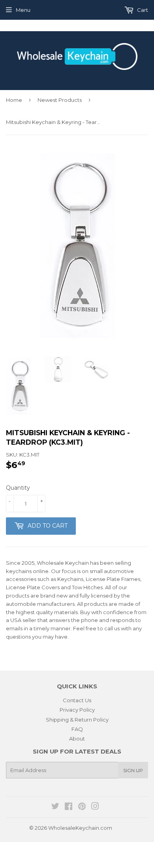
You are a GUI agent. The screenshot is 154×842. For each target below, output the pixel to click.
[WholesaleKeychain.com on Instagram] (95, 807)
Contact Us (77, 700)
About (77, 738)
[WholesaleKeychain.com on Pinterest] (82, 807)
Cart (142, 10)
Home (14, 100)
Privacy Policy (77, 710)
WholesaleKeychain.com (80, 828)
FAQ (77, 729)
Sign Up (133, 770)
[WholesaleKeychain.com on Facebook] (68, 807)
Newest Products (60, 100)
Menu (23, 10)
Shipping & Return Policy (77, 719)
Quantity (18, 487)
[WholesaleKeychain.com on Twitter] (55, 807)
